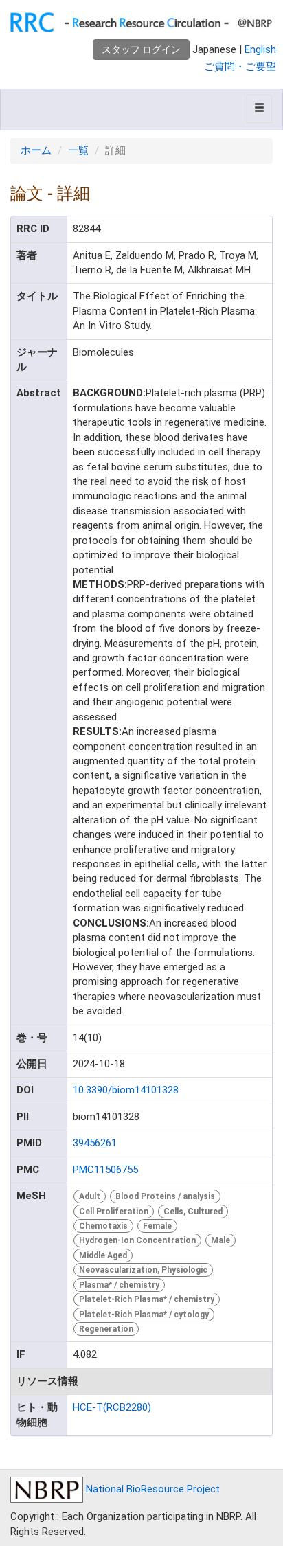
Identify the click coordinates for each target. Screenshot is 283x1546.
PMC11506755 (105, 1169)
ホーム (36, 150)
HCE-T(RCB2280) (112, 1407)
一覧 (78, 150)
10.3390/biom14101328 (126, 1090)
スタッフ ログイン (141, 49)
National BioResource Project (151, 1489)
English (260, 49)
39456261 (95, 1143)
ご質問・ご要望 (240, 66)
